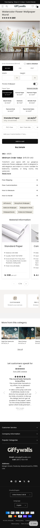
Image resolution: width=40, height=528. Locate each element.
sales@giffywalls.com (20, 457)
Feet (32, 68)
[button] (2, 6)
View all (20, 349)
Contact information (31, 520)
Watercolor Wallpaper (25, 212)
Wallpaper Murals (8, 212)
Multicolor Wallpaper (9, 208)
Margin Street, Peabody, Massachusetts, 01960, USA (20, 466)
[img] (20, 368)
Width (4, 73)
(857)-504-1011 (20, 460)
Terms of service (26, 524)
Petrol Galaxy (22, 341)
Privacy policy (19, 520)
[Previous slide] (14, 283)
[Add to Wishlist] (15, 329)
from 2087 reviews (20, 371)
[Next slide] (26, 283)
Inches (7, 68)
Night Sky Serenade (8, 341)
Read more (6, 173)
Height (22, 73)
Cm (20, 68)
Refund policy (15, 524)
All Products (7, 203)
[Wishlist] (32, 6)
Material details (32, 88)
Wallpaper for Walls (26, 208)
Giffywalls (11, 520)
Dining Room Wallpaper (22, 203)
